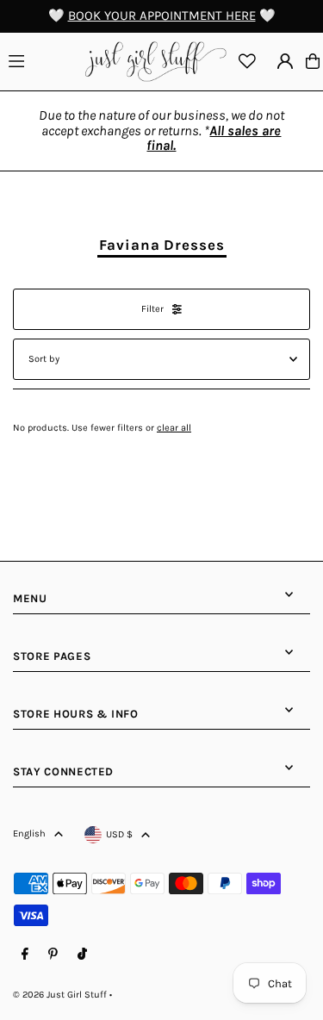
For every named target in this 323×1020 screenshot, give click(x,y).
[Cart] (313, 61)
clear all (174, 427)
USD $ (119, 834)
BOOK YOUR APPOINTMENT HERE (162, 15)
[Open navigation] (42, 60)
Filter (152, 308)
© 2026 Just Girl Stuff (60, 994)
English (29, 833)
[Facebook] (25, 954)
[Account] (285, 61)
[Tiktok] (82, 954)
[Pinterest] (53, 954)
